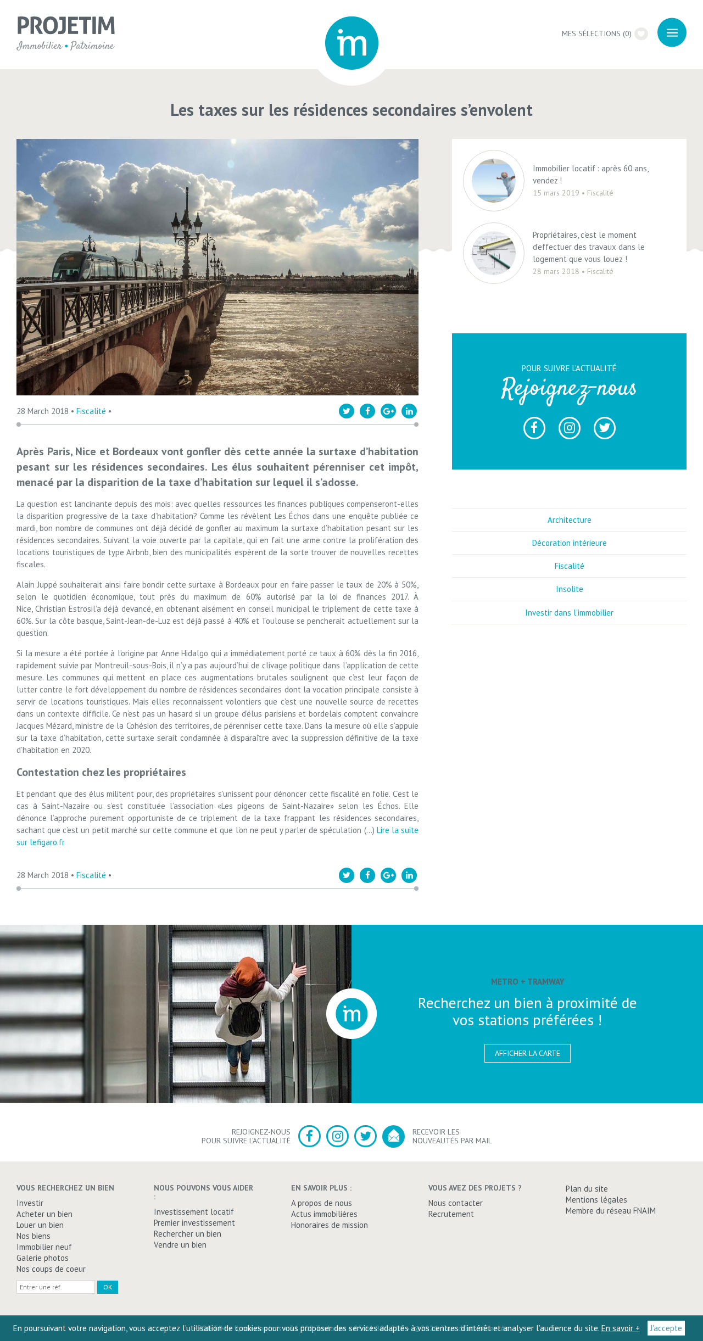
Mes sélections (597, 33)
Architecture (570, 520)
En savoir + (620, 1328)
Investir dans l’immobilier (569, 612)
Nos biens (33, 1236)
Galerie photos (42, 1258)
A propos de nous (321, 1203)
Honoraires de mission (329, 1225)
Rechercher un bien (187, 1233)
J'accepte (666, 1328)
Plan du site (587, 1188)
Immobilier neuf (44, 1247)
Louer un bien (40, 1225)
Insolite (569, 589)
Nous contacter (455, 1203)
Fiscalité (91, 411)
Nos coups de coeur (51, 1269)
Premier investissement (194, 1222)
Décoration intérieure (569, 543)
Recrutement (451, 1214)
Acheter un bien (44, 1214)
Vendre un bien (180, 1244)
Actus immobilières (324, 1214)
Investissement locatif (194, 1211)
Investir (29, 1203)
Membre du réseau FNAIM (611, 1210)
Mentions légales (596, 1199)
